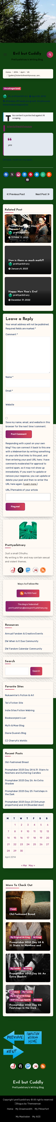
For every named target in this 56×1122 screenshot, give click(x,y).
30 (21, 850)
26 (41, 844)
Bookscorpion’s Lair (15, 718)
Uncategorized (12, 88)
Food (13, 909)
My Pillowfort (42, 1109)
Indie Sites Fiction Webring (19, 710)
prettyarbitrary (20, 96)
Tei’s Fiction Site (14, 702)
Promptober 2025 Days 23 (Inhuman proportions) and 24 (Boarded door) (25, 803)
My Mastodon (23, 1116)
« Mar (24, 865)
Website (10, 404)
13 (48, 831)
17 (28, 837)
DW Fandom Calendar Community (23, 648)
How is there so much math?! (26, 260)
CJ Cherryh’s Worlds (16, 740)
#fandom (10, 101)
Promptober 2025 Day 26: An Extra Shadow (24, 782)
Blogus (20, 1103)
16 (21, 837)
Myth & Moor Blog (14, 725)
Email (9, 390)
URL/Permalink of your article (22, 490)
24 (28, 844)
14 (8, 837)
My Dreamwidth (24, 1109)
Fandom (14, 992)
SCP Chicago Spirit (20, 1000)
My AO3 (36, 1116)
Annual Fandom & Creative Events (24, 633)
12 (41, 831)
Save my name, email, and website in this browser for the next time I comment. (28, 424)
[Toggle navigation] (5, 54)
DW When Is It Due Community (21, 641)
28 (8, 850)
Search (10, 661)
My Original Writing (20, 937)
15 (15, 837)
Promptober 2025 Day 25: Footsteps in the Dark (26, 793)
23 (21, 844)
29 (14, 850)
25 (34, 844)
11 (34, 831)
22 (14, 844)
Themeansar (34, 1103)
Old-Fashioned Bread (17, 762)
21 (8, 844)
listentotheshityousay (19, 126)
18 (34, 837)
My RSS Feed (30, 593)
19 (41, 837)
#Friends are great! (26, 101)
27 (47, 844)
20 (47, 837)
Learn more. (30, 484)
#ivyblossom (43, 101)
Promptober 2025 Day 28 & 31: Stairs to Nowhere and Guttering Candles (27, 771)
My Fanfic (15, 968)
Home (10, 1109)
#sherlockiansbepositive (15, 105)
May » (32, 865)
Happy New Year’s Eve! (22, 292)
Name (9, 377)
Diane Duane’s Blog (15, 733)
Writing (37, 937)
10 (28, 831)
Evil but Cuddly (27, 54)
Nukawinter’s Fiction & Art (19, 695)
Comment (12, 334)
